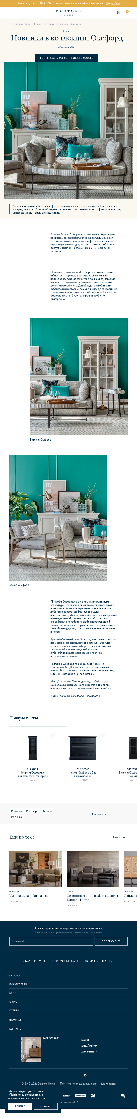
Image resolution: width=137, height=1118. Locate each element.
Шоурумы (15, 1019)
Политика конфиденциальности (78, 1083)
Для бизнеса (89, 1051)
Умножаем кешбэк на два (28, 895)
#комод (47, 811)
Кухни (85, 1039)
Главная (18, 24)
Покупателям (18, 984)
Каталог (14, 975)
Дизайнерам (89, 1045)
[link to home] (68, 13)
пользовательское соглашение (84, 932)
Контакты (15, 1028)
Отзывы (14, 1010)
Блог (28, 24)
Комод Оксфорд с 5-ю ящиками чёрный (83, 774)
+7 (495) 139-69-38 (33, 961)
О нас (13, 1001)
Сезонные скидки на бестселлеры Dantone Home (92, 897)
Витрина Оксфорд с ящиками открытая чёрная (33, 774)
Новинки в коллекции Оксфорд (63, 24)
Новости (38, 24)
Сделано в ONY (68, 1102)
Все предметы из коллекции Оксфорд (67, 58)
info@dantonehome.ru (65, 961)
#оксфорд (32, 811)
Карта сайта (108, 1083)
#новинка (16, 811)
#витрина (16, 817)
